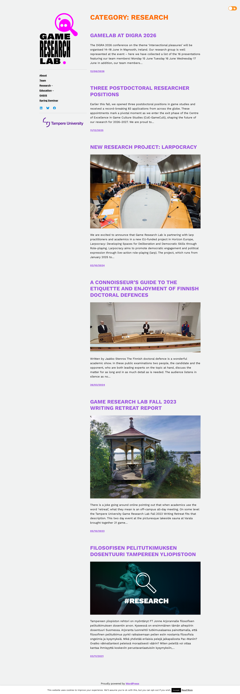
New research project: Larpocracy (143, 147)
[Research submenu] (52, 85)
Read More (187, 690)
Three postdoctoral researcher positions (139, 91)
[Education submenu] (53, 90)
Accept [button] (176, 690)
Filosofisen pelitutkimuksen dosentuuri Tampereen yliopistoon (143, 551)
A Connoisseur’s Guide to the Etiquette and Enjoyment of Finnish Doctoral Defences (144, 288)
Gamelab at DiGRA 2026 (123, 35)
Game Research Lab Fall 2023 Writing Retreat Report (133, 405)
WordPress (132, 683)
